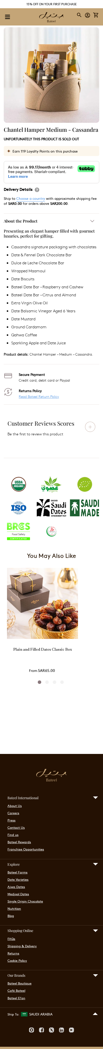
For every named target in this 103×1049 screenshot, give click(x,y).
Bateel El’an (16, 998)
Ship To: (13, 1014)
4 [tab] (62, 682)
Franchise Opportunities (26, 849)
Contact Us (16, 827)
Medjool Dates (18, 894)
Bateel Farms (18, 872)
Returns (13, 953)
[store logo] (51, 18)
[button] (87, 15)
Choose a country (30, 198)
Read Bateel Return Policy (39, 396)
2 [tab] (47, 682)
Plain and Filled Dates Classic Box (42, 650)
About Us (15, 805)
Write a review (90, 427)
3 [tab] (54, 682)
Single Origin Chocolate (25, 901)
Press (12, 820)
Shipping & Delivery (22, 946)
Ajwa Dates (16, 886)
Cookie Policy (17, 960)
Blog (11, 915)
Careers (13, 813)
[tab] (51, 288)
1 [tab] (39, 682)
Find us (13, 834)
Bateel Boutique (20, 983)
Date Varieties (18, 879)
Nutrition (14, 908)
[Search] (80, 15)
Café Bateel (16, 990)
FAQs (11, 938)
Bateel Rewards (19, 842)
